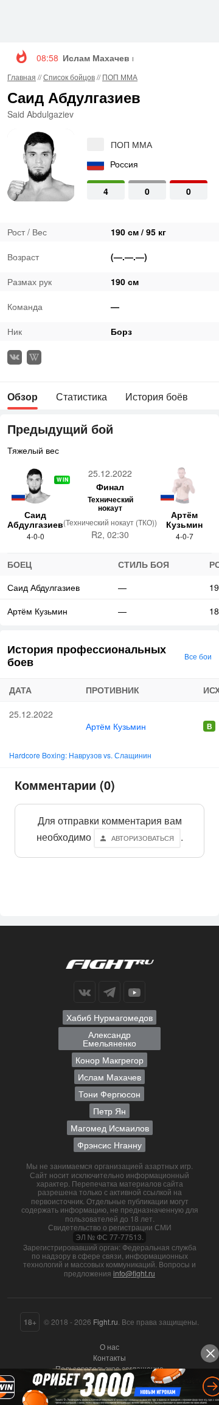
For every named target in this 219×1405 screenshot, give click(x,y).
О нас (109, 1346)
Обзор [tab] (22, 396)
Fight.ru (105, 1321)
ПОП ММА (119, 77)
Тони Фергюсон (109, 1094)
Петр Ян (109, 1111)
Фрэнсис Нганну (109, 1145)
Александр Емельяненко (109, 1038)
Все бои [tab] (198, 656)
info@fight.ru (134, 1273)
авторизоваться (142, 838)
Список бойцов (69, 77)
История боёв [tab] (156, 396)
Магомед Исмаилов (110, 1128)
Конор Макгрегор (109, 1060)
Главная (21, 77)
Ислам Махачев (109, 1077)
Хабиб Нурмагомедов (109, 1017)
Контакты (109, 1357)
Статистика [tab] (81, 396)
